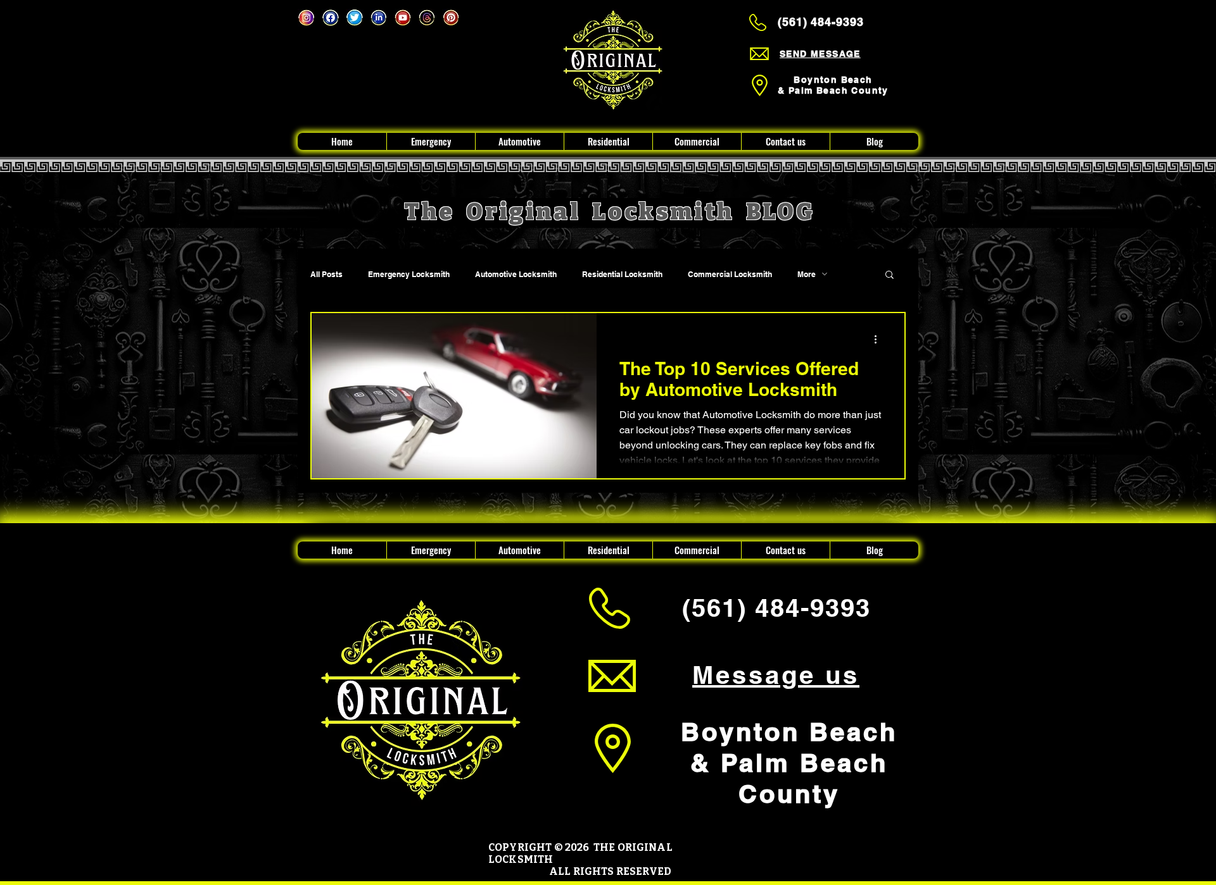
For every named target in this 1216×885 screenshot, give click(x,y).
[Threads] (427, 18)
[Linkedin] (379, 18)
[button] (890, 275)
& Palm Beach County (833, 90)
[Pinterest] (451, 18)
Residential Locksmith (622, 274)
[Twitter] (355, 18)
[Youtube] (403, 18)
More (806, 274)
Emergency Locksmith (409, 274)
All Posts (326, 274)
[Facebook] (330, 18)
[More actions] (879, 339)
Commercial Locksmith (730, 274)
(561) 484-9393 (821, 21)
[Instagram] (306, 18)
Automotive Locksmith (516, 274)
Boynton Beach (833, 80)
